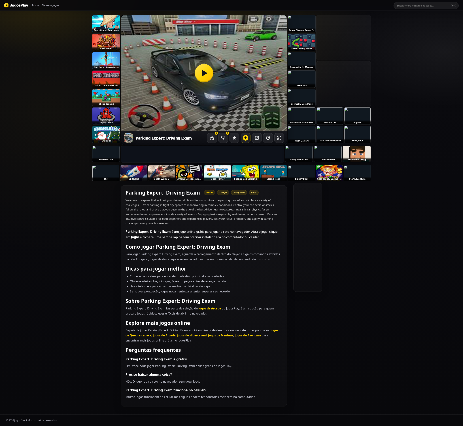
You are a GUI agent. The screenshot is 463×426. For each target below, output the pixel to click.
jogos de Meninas (220, 335)
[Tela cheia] (279, 138)
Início (35, 5)
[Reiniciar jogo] (268, 138)
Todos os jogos (50, 5)
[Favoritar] (234, 138)
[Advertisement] (202, 154)
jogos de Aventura (248, 335)
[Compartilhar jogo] (257, 138)
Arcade (209, 192)
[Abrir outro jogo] (245, 138)
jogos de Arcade (209, 308)
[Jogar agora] (204, 73)
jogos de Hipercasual (192, 335)
